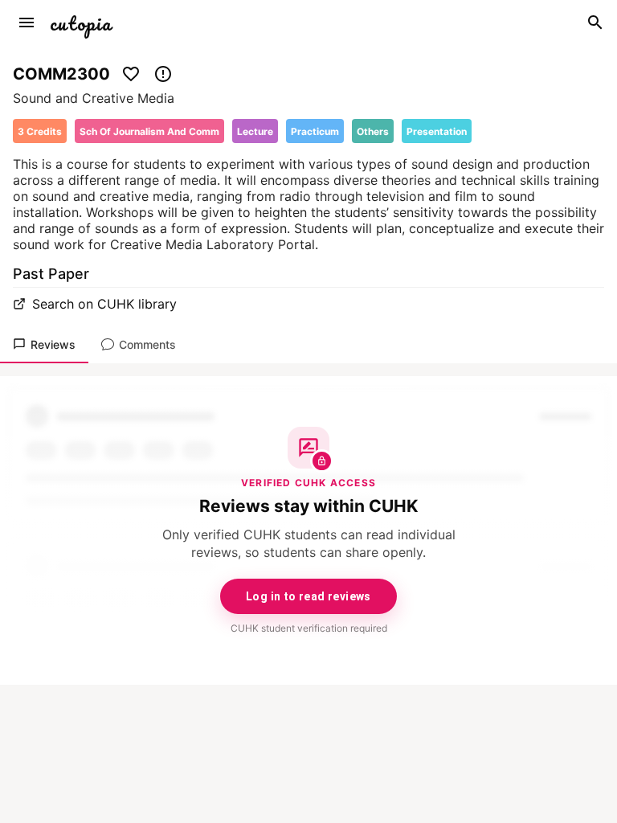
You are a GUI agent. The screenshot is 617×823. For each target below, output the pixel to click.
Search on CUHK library (104, 304)
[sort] (26, 22)
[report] (163, 74)
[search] (595, 22)
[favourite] (131, 74)
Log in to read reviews (308, 596)
